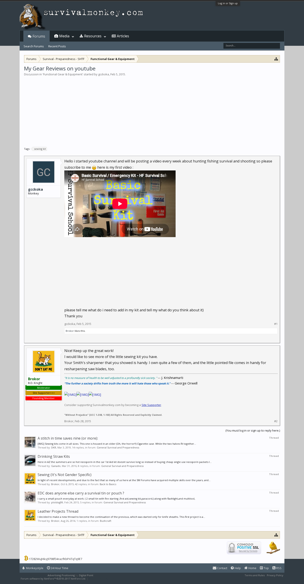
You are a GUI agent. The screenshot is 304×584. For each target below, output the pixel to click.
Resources (92, 36)
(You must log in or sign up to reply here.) (252, 430)
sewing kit (40, 148)
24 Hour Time (59, 568)
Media (64, 36)
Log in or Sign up (228, 3)
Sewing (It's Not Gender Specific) (64, 474)
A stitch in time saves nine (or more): (68, 438)
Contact (221, 568)
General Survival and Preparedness (118, 447)
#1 (276, 324)
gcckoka (103, 74)
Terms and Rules (255, 575)
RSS (279, 568)
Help (237, 568)
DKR (53, 447)
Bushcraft (105, 520)
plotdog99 (57, 502)
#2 (276, 421)
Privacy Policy (275, 575)
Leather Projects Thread (58, 511)
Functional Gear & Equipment (62, 74)
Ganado (56, 466)
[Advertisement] (152, 110)
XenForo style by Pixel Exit (104, 578)
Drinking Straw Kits (54, 456)
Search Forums (34, 46)
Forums (38, 36)
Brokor (70, 330)
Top (266, 568)
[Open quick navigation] (276, 59)
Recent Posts (57, 46)
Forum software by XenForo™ (53, 578)
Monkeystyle (34, 568)
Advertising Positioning (61, 575)
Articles (123, 36)
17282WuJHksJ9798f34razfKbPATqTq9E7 (55, 559)
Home (252, 568)
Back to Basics (108, 484)
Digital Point (86, 575)
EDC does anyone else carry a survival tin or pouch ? (81, 493)
